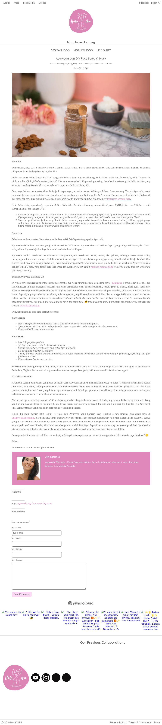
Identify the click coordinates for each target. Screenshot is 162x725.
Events (42, 2)
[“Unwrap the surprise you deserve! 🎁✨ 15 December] (91, 620)
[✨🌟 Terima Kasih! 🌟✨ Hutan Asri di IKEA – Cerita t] (150, 620)
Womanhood (60, 50)
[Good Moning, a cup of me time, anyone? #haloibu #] (130, 620)
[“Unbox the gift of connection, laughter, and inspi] (111, 620)
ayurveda (22, 503)
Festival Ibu (29, 2)
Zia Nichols (95, 64)
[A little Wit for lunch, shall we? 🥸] (31, 620)
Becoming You (62, 64)
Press (16, 2)
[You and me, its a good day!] (11, 620)
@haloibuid (83, 603)
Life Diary (104, 50)
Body (70, 64)
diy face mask (35, 503)
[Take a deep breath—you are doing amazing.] (51, 620)
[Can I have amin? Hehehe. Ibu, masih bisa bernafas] (71, 620)
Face (75, 64)
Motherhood (83, 50)
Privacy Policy (117, 722)
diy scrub (47, 503)
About (6, 2)
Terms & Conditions (140, 722)
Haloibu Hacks (83, 64)
